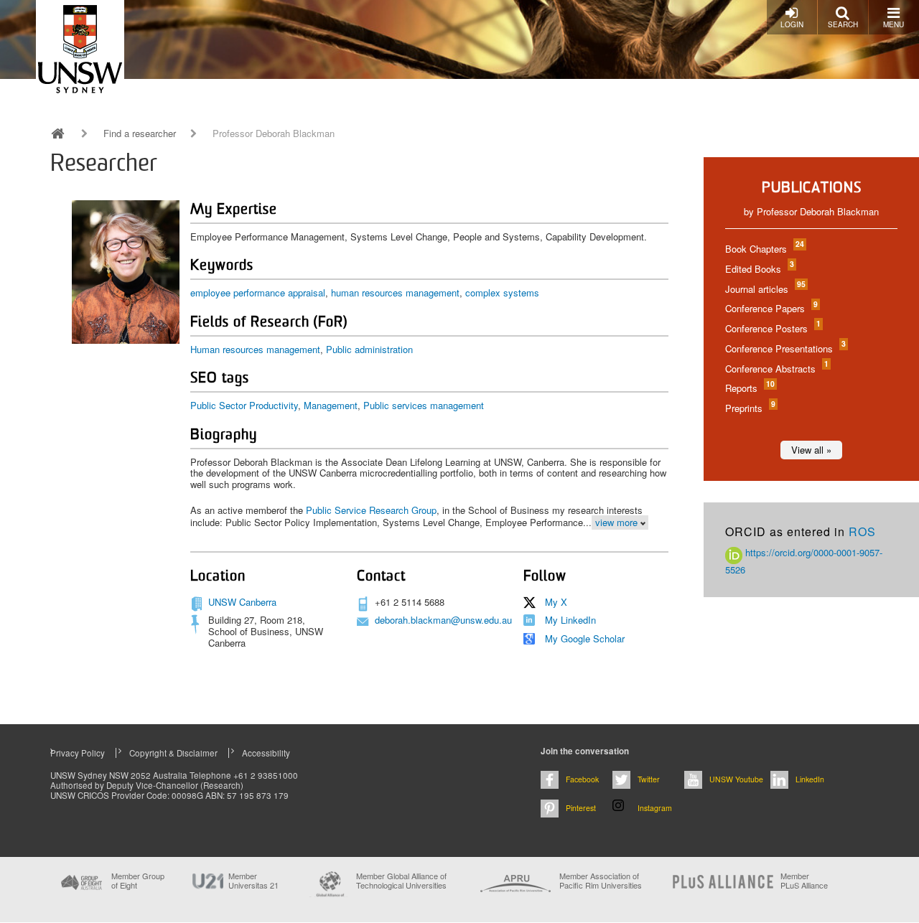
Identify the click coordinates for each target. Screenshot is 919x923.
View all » (811, 449)
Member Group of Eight (137, 880)
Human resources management (255, 349)
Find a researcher (139, 133)
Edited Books (759, 269)
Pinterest (581, 807)
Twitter (649, 779)
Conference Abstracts (776, 368)
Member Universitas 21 (253, 880)
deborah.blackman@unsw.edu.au (443, 620)
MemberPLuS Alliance (804, 880)
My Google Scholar (585, 638)
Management (331, 405)
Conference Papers (770, 308)
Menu (893, 24)
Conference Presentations (784, 348)
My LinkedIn (570, 620)
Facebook (582, 779)
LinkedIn (810, 779)
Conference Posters (772, 328)
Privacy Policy (77, 753)
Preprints (749, 408)
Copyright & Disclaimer (173, 753)
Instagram (655, 807)
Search (843, 24)
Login (791, 24)
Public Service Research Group (371, 510)
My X (556, 602)
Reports (749, 388)
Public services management (423, 405)
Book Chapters (764, 249)
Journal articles (764, 289)
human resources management (395, 292)
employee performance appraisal (257, 292)
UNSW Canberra (242, 602)
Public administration (369, 349)
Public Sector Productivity (244, 405)
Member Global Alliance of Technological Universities (401, 881)
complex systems (502, 292)
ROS (862, 531)
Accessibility (266, 753)
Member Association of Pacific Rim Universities (600, 881)
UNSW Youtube (736, 779)
